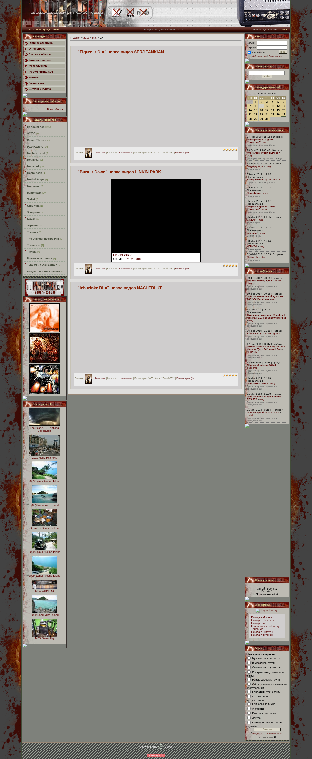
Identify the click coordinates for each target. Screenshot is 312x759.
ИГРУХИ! (252, 246)
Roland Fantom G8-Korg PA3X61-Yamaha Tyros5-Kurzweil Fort (266, 348)
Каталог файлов (40, 60)
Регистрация (43, 29)
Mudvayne (33, 186)
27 (283, 114)
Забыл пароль (259, 56)
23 (261, 114)
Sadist (31, 199)
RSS (284, 29)
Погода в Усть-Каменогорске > (261, 625)
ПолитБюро (254, 193)
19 (278, 110)
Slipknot (32, 225)
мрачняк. (252, 233)
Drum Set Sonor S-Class (44, 528)
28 (250, 118)
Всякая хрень (254, 169)
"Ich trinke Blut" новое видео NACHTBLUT (120, 287)
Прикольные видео (263, 703)
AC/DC (31, 133)
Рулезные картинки (264, 713)
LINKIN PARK (122, 255)
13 (283, 105)
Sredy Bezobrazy (257, 179)
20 (283, 110)
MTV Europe (135, 259)
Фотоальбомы (38, 65)
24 (266, 114)
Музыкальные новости (266, 657)
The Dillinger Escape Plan (43, 238)
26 (278, 114)
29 (255, 118)
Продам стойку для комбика (264, 280)
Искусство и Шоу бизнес (43, 271)
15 (255, 110)
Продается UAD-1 (257, 383)
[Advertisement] (267, 502)
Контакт (34, 77)
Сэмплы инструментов (266, 667)
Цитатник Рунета (40, 88)
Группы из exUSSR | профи (261, 182)
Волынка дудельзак (259, 333)
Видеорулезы (255, 166)
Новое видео (36, 126)
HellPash (252, 352)
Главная (29, 29)
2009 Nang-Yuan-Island (44, 505)
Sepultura (33, 205)
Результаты (258, 733)
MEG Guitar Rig (44, 591)
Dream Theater (36, 140)
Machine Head (36, 153)
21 (250, 114)
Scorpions (33, 212)
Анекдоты (258, 708)
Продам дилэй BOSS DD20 (263, 412)
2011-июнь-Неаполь (44, 457)
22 (255, 114)
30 (261, 118)
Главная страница (41, 42)
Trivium (32, 251)
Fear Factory (35, 146)
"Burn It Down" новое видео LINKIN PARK (119, 171)
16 (261, 110)
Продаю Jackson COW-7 (261, 365)
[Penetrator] (90, 152)
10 (266, 105)
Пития (250, 257)
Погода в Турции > (262, 634)
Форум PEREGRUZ (41, 71)
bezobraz (274, 179)
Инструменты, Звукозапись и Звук (264, 158)
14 (250, 110)
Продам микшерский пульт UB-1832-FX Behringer (265, 297)
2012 (86, 37)
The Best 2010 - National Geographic (44, 429)
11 (272, 105)
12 (278, 105)
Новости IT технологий (266, 691)
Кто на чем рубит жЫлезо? (263, 152)
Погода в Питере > (262, 620)
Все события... (56, 109)
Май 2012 (267, 93)
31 (266, 118)
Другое (256, 717)
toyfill (250, 415)
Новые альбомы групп (266, 679)
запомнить (258, 52)
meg (265, 142)
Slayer (31, 218)
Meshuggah (34, 172)
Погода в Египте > (262, 631)
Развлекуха (36, 83)
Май (94, 37)
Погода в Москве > (262, 617)
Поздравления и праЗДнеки (261, 145)
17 (266, 110)
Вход (56, 29)
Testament (33, 245)
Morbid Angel (35, 179)
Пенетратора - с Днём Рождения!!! (260, 140)
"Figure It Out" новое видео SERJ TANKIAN (121, 51)
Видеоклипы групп (263, 662)
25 (272, 114)
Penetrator (100, 152)
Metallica (32, 159)
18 (272, 110)
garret (276, 333)
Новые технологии (39, 258)
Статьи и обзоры (40, 54)
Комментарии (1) (183, 152)
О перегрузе (37, 48)
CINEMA (251, 219)
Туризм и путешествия (42, 264)
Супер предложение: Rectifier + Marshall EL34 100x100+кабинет (266, 316)
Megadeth (33, 166)
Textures (32, 232)
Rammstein (34, 192)
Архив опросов (274, 733)
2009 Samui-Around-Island (44, 481)
